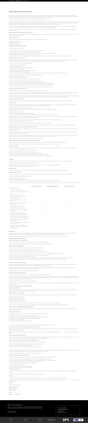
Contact (75, 3)
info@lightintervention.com (15, 392)
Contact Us (45, 19)
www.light (13, 394)
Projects (66, 3)
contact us (12, 406)
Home (53, 3)
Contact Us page (25, 41)
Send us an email (12, 411)
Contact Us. (56, 324)
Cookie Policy (67, 61)
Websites (34, 29)
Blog (70, 3)
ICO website (69, 379)
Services (59, 3)
